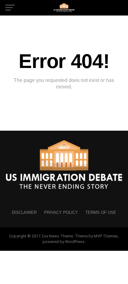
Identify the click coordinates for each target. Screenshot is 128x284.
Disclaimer (24, 212)
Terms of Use (100, 212)
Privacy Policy (61, 212)
